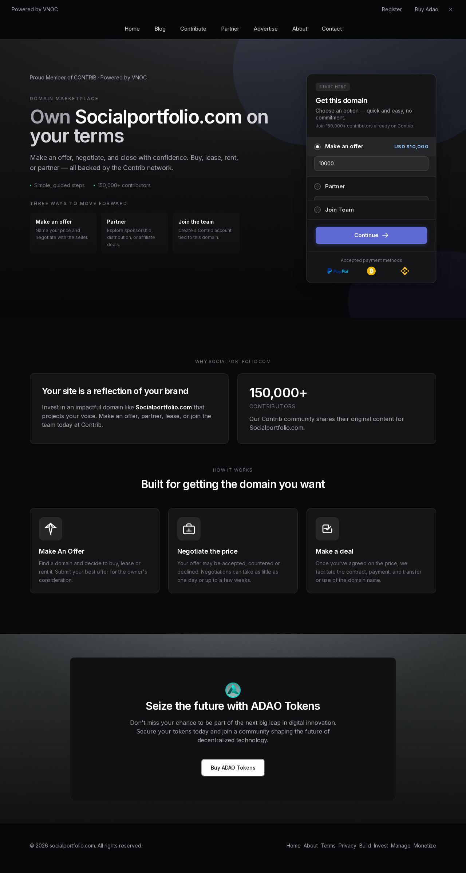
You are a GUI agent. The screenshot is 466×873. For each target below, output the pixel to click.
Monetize (425, 845)
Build (365, 845)
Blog (160, 28)
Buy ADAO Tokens (233, 767)
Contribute (193, 28)
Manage (401, 845)
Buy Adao (426, 9)
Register (392, 9)
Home (132, 28)
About (299, 28)
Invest (381, 845)
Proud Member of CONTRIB (63, 77)
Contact (332, 28)
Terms (328, 845)
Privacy (347, 845)
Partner (230, 28)
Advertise (266, 28)
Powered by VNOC (35, 9)
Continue (366, 235)
